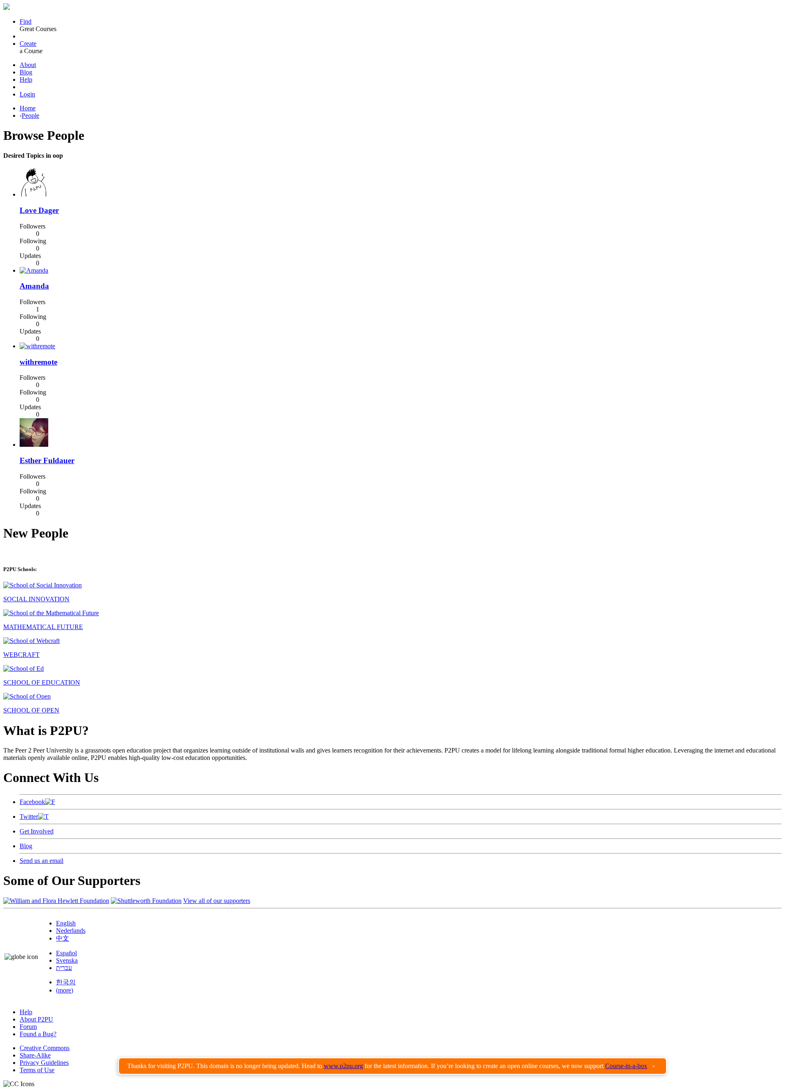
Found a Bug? (38, 1034)
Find (25, 21)
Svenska (67, 960)
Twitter (29, 816)
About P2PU (36, 1019)
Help (26, 79)
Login (27, 94)
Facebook (32, 801)
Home (28, 108)
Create (28, 43)
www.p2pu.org (343, 1065)
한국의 (66, 982)
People (30, 115)
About (28, 64)
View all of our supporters (216, 900)
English (66, 923)
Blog (26, 72)
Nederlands (70, 930)
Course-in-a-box (626, 1065)
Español (66, 953)
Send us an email (41, 860)
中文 (62, 938)
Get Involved (37, 831)
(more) (64, 990)
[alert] (392, 1066)
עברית (64, 967)
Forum (28, 1026)
